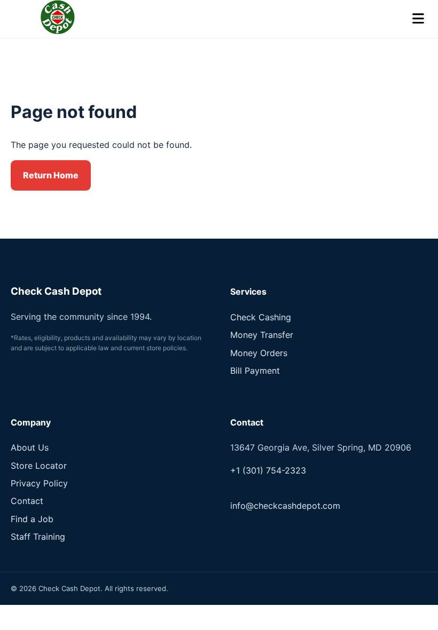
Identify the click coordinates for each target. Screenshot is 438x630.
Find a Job (32, 519)
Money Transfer (261, 334)
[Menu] (418, 19)
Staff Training (38, 536)
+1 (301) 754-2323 (268, 470)
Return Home (51, 175)
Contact (27, 500)
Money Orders (258, 353)
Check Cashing (260, 317)
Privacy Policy (39, 483)
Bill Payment (255, 370)
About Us (30, 447)
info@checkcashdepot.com (285, 505)
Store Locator (39, 465)
